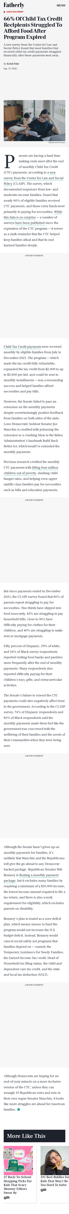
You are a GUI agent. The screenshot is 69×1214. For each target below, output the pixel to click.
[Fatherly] (14, 5)
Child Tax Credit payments (22, 347)
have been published (30, 223)
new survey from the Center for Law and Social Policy (33, 178)
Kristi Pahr (13, 64)
